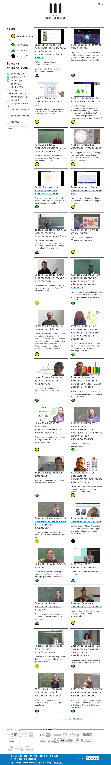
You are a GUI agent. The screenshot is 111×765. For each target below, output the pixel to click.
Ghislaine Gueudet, (86, 651)
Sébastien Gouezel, (48, 606)
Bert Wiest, (86, 692)
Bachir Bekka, (86, 520)
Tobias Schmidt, (50, 233)
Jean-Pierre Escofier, (49, 381)
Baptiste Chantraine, (50, 523)
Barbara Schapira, (86, 605)
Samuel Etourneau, (85, 100)
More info (58, 762)
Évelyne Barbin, (85, 332)
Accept (80, 758)
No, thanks (92, 758)
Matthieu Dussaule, (85, 281)
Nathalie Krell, (50, 148)
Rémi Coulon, (86, 47)
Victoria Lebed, (83, 566)
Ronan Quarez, (86, 191)
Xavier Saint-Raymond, (85, 232)
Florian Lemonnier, (86, 382)
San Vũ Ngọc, (48, 101)
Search (10, 129)
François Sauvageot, (48, 428)
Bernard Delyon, (50, 566)
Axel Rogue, (48, 692)
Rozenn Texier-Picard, (49, 649)
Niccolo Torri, (86, 478)
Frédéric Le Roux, (49, 328)
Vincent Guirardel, (86, 147)
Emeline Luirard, (50, 51)
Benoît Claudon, (50, 278)
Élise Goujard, (47, 191)
